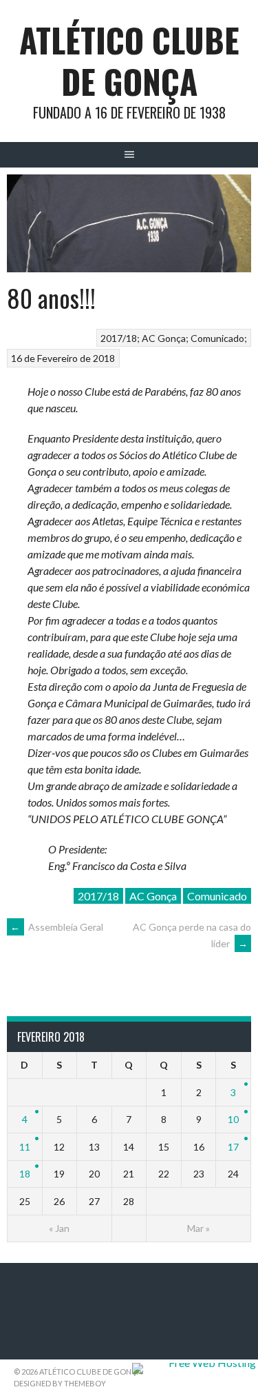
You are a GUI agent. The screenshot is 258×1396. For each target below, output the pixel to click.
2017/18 (118, 338)
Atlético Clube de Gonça (129, 60)
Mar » (198, 1228)
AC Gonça (164, 338)
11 (24, 1147)
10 (233, 1119)
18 (24, 1174)
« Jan (59, 1228)
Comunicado (217, 338)
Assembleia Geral (56, 927)
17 (233, 1147)
